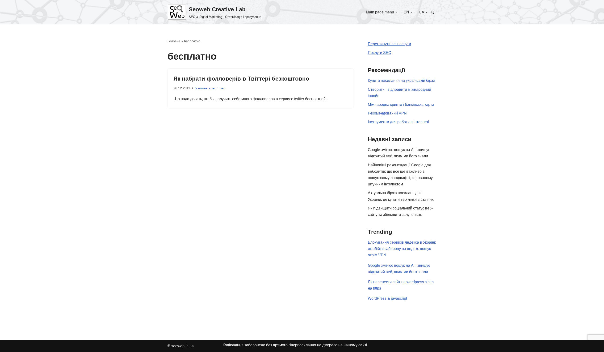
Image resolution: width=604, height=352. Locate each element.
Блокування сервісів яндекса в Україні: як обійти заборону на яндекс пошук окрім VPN (402, 248)
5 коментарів (205, 88)
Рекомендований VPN (387, 113)
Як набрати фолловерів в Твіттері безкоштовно (241, 78)
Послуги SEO (379, 53)
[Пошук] (432, 12)
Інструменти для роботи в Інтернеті (398, 122)
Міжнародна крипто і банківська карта (401, 104)
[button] (396, 12)
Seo (222, 88)
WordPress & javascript (387, 298)
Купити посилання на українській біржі (401, 80)
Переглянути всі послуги (389, 44)
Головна (174, 41)
